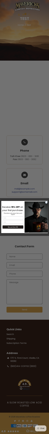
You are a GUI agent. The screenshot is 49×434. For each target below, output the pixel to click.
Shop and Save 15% (13, 227)
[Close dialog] (46, 202)
